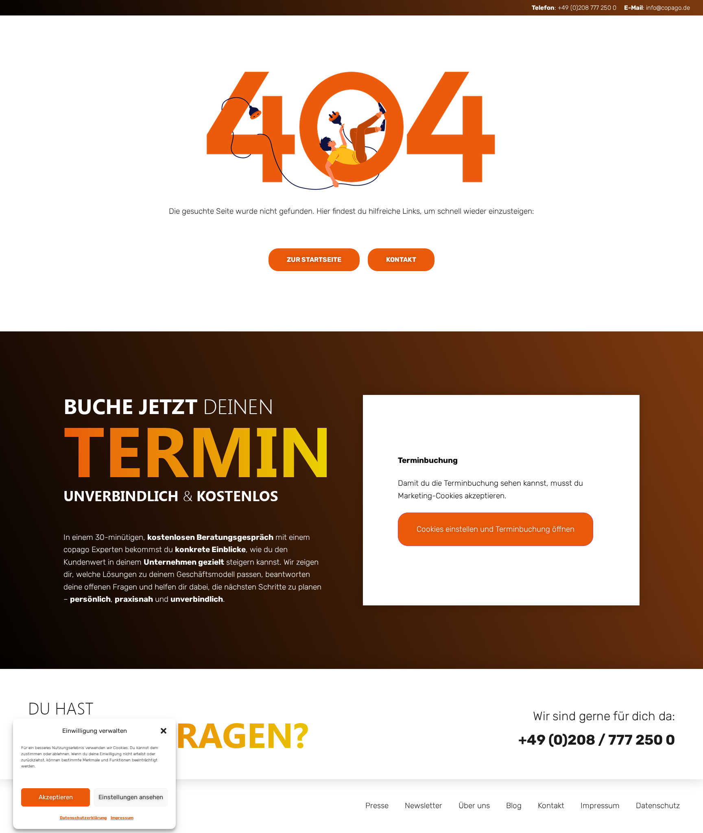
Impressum (122, 817)
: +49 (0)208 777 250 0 (574, 7)
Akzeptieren (56, 797)
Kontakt (551, 805)
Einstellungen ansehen (130, 797)
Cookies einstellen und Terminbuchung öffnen (495, 529)
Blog (514, 805)
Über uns (474, 805)
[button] (163, 731)
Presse (377, 805)
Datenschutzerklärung (83, 817)
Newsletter (423, 805)
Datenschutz (658, 805)
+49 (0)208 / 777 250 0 (596, 740)
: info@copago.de (657, 7)
